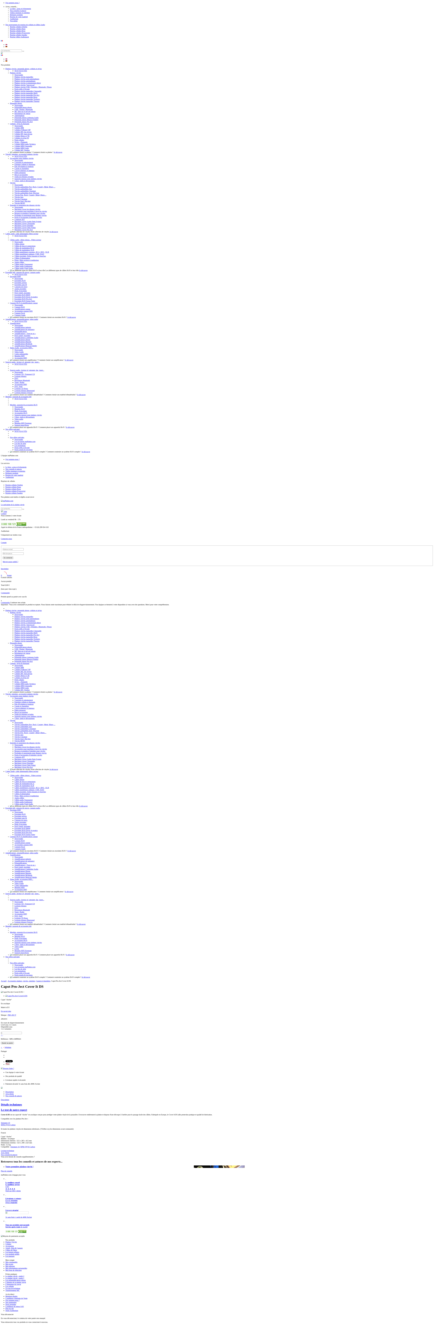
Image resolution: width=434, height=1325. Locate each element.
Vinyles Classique (20, 199)
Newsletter (14, 21)
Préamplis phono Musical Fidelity (26, 120)
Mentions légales (11, 1296)
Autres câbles (19, 262)
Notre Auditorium (11, 1311)
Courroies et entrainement (23, 162)
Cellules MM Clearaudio (23, 146)
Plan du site (9, 1308)
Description (9, 1092)
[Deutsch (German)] (6, 47)
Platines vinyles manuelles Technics (27, 99)
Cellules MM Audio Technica (25, 144)
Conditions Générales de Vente (16, 1298)
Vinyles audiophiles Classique (25, 191)
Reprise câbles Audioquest (19, 37)
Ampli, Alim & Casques (14, 1248)
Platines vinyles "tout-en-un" (24, 85)
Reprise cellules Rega (17, 31)
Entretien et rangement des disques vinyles (25, 205)
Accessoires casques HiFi (23, 311)
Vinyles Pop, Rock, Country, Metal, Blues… (30, 195)
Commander (5, 593)
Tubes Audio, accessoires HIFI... (21, 348)
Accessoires (9, 1246)
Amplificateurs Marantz (22, 342)
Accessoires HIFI (20, 358)
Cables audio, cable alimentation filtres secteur (21, 234)
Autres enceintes (20, 289)
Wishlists (6, 1047)
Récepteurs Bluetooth (22, 380)
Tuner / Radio (19, 382)
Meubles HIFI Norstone (23, 423)
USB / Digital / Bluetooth (23, 109)
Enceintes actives (20, 283)
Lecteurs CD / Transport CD (24, 374)
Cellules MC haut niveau (23, 134)
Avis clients (9, 1094)
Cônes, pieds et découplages (24, 181)
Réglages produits (16, 15)
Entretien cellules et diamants (24, 164)
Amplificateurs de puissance (24, 329)
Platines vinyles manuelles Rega (25, 97)
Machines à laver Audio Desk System (27, 221)
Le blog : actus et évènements (20, 9)
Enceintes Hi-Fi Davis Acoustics (26, 297)
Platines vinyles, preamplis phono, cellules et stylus (23, 69)
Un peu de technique (12, 1288)
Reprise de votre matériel (19, 17)
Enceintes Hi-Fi (20, 281)
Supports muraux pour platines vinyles (28, 179)
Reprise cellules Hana (17, 29)
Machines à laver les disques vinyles (27, 209)
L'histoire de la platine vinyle (15, 1282)
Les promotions (20, 446)
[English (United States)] (6, 45)
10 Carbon (11, 1125)
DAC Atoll (18, 386)
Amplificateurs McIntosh (23, 344)
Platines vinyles (15, 73)
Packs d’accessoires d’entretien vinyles (28, 217)
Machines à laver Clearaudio (24, 224)
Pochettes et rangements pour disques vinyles (30, 215)
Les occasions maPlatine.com (24, 441)
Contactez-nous (6, 539)
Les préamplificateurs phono (15, 1280)
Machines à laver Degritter (23, 226)
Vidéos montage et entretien (20, 13)
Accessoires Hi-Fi (20, 413)
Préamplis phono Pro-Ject (23, 122)
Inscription (4, 569)
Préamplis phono (16, 103)
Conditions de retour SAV (14, 1306)
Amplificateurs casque (22, 309)
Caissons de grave (20, 287)
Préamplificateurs (20, 331)
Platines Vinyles (11, 1242)
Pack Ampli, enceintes (22, 293)
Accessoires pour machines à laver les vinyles (30, 211)
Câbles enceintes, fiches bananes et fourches (30, 256)
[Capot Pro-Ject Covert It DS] (16, 996)
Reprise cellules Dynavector (20, 33)
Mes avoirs (9, 1264)
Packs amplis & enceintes (23, 450)
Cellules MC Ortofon (22, 150)
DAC (16, 378)
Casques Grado (19, 315)
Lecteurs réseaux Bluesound (24, 391)
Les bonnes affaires (12, 1252)
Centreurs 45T (19, 219)
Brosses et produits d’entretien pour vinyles (29, 213)
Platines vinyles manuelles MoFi (26, 93)
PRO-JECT (12, 1015)
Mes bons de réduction (13, 1270)
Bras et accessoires (21, 175)
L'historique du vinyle (13, 1284)
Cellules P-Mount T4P (22, 130)
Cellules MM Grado (21, 148)
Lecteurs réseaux (20, 376)
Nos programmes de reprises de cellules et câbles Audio (25, 25)
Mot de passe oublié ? (10, 562)
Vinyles (12, 183)
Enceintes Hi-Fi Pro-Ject (23, 299)
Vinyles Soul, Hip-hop (22, 201)
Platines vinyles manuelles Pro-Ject (26, 95)
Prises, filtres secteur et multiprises (26, 260)
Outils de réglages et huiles (24, 177)
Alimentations (19, 116)
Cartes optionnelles (21, 354)
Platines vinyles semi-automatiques (26, 79)
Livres (16, 421)
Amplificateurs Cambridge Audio (26, 338)
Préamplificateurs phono (23, 107)
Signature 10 (5, 1123)
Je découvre (58, 152)
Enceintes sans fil (20, 285)
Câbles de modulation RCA (24, 248)
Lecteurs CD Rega (21, 389)
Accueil (3, 981)
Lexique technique (7, 1151)
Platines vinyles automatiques (24, 81)
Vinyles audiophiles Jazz (23, 189)
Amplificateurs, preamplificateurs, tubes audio (21, 319)
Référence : (5, 1039)
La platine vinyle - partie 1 (14, 1278)
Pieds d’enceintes (20, 291)
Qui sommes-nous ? (12, 3)
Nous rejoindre (10, 1304)
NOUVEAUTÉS (20, 71)
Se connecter (8, 558)
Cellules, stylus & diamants (19, 124)
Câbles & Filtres (11, 1250)
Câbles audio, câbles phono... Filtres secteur (25, 240)
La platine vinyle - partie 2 (14, 1276)
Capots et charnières (21, 169)
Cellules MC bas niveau (23, 132)
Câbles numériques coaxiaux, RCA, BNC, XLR (31, 252)
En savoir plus (6, 1011)
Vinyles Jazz (18, 197)
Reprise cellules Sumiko (18, 35)
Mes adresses (10, 1266)
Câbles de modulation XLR (24, 250)
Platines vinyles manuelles (23, 77)
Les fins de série (20, 444)
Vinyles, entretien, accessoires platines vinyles (21, 154)
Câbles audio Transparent (23, 264)
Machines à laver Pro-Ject (23, 230)
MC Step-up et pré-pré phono (24, 111)
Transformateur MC (12, 1290)
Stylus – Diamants (20, 142)
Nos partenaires (11, 1302)
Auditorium (14, 19)
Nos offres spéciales (12, 429)
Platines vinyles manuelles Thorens (26, 101)
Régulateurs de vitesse (22, 114)
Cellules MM (19, 128)
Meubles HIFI (19, 356)
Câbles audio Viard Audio (23, 268)
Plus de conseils (6, 1171)
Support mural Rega (21, 425)
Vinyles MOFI (19, 203)
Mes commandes (11, 1262)
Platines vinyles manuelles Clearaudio (27, 91)
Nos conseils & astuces (13, 1096)
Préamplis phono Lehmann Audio (26, 118)
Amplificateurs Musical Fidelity (25, 346)
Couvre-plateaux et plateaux (24, 171)
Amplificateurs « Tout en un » (25, 334)
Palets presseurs (20, 173)
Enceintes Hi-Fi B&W (22, 295)
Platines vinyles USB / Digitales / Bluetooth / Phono (33, 87)
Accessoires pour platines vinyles (22, 158)
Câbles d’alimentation (22, 258)
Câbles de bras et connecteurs (24, 246)
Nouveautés (18, 75)
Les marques (9, 1256)
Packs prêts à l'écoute (22, 89)
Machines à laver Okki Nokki (25, 228)
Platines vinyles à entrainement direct (27, 83)
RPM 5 (3, 1125)
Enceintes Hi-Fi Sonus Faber (24, 301)
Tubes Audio (19, 352)
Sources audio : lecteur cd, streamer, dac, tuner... (22, 362)
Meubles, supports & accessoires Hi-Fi (23, 405)
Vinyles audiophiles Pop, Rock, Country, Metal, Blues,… (34, 187)
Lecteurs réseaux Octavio (23, 393)
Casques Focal (19, 313)
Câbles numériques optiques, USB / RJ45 (29, 254)
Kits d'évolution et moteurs (24, 166)
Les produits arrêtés (12, 1254)
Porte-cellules (19, 140)
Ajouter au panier (7, 1043)
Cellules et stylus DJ (21, 138)
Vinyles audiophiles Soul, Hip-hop (26, 193)
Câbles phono (19, 244)
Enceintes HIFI (15, 276)
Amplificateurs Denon (22, 340)
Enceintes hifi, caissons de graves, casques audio (22, 272)
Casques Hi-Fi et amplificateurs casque (24, 303)
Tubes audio (18, 419)
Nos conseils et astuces (18, 11)
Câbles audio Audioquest (23, 266)
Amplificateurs (15, 323)
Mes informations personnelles (16, 1268)
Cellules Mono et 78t (21, 136)
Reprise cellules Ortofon (18, 27)
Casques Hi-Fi (19, 307)
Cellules (8, 1244)
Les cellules (9, 1286)
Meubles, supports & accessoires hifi (18, 397)
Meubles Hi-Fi (19, 409)
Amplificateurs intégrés (22, 327)
